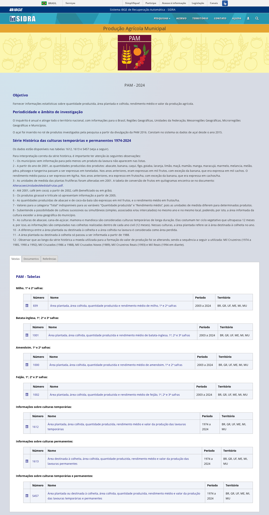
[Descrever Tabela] (26, 305)
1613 (35, 461)
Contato (220, 18)
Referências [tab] (49, 259)
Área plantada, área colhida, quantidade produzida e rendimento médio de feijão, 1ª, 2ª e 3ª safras (115, 394)
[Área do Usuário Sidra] (248, 18)
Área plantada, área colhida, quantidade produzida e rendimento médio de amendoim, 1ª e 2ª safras (115, 365)
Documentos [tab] (31, 259)
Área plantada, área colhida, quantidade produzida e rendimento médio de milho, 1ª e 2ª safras (113, 306)
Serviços (70, 3)
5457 (35, 496)
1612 (35, 427)
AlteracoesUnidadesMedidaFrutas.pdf (38, 185)
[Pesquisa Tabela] (257, 18)
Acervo (181, 18)
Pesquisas (161, 18)
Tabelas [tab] (15, 259)
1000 (36, 365)
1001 (35, 335)
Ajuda (236, 18)
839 (35, 306)
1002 (36, 394)
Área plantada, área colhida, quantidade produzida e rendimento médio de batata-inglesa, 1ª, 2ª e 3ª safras (119, 335)
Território (200, 18)
